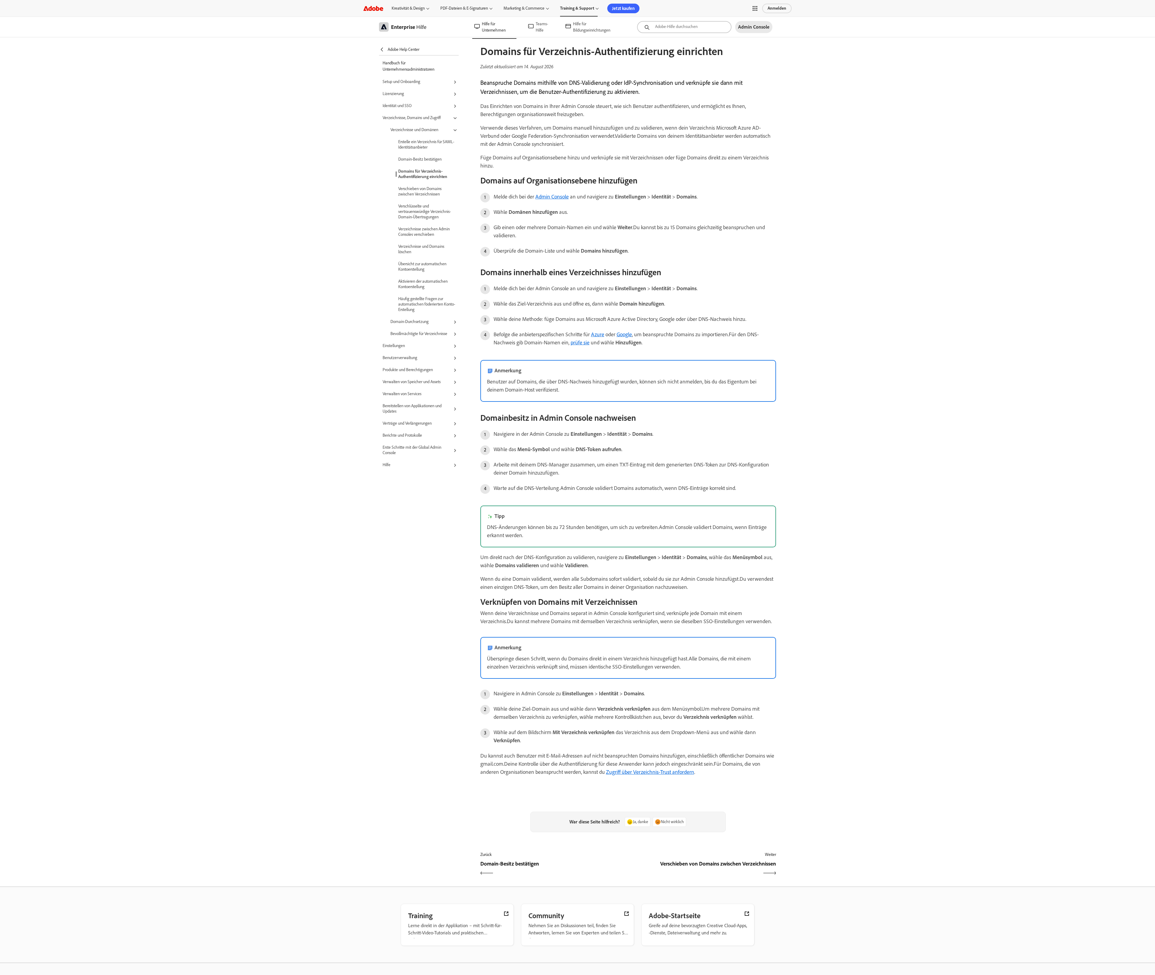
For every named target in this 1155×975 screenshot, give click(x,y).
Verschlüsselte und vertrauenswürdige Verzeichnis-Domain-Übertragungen (424, 212)
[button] (755, 8)
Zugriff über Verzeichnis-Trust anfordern (650, 772)
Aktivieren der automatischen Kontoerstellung (423, 284)
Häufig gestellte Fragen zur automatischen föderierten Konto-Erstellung (426, 304)
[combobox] (684, 27)
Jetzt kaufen (623, 8)
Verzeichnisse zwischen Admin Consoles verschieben (424, 231)
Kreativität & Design (408, 8)
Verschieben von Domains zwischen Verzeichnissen (420, 191)
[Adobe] (373, 8)
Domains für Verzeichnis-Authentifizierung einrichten (422, 174)
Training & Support (577, 8)
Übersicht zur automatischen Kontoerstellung (422, 266)
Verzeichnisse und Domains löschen (421, 249)
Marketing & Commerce (524, 8)
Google (624, 334)
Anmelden (777, 8)
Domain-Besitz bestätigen (420, 159)
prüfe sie (580, 342)
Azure (597, 334)
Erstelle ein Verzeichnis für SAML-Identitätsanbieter (426, 144)
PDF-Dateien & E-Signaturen (464, 8)
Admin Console (552, 196)
